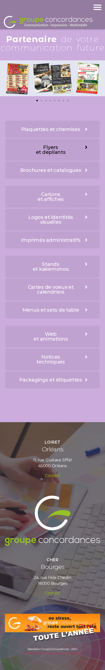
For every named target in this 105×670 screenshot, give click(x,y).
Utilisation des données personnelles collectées (52, 653)
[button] (37, 100)
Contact (52, 475)
